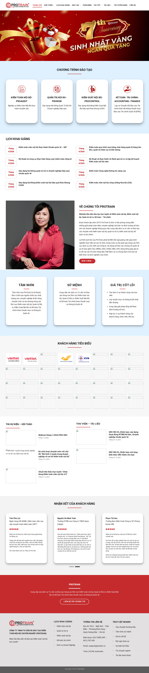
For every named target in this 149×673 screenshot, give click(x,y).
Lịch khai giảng (63, 5)
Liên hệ (132, 5)
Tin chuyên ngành (123, 652)
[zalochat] (10, 669)
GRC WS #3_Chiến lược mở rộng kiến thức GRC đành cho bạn (123, 453)
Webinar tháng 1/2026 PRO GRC (52, 435)
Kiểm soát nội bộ (64, 636)
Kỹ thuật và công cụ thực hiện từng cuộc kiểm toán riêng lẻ (45, 159)
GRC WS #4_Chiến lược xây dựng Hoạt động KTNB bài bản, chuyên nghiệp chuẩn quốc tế (124, 434)
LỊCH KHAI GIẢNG (18, 139)
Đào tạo (75, 5)
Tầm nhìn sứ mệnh (123, 633)
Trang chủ (37, 5)
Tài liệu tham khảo (123, 656)
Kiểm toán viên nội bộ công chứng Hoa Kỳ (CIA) (110, 182)
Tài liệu (107, 5)
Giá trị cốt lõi (121, 637)
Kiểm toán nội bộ (64, 627)
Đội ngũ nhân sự (122, 642)
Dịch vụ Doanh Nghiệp (66, 646)
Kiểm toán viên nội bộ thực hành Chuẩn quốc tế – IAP (43, 147)
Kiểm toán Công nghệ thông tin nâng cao (107, 171)
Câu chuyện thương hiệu (126, 628)
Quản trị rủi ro (62, 632)
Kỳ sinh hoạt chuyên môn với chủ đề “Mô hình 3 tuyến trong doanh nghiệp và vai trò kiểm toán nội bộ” (54, 454)
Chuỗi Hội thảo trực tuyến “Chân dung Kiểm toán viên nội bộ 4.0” (53, 473)
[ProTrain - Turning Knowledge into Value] (17, 5)
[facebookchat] (16, 669)
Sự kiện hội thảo (122, 647)
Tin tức (97, 5)
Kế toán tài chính (64, 641)
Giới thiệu (48, 5)
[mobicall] (3, 669)
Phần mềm (87, 5)
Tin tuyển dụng (120, 5)
